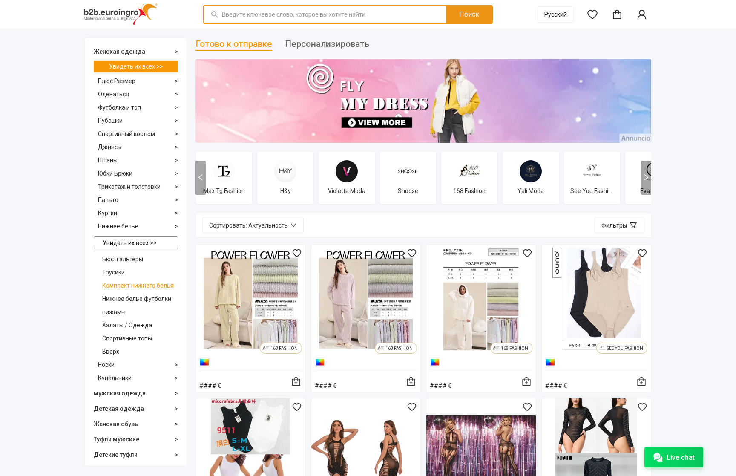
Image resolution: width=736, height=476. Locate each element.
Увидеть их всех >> (136, 66)
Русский (555, 14)
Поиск (469, 14)
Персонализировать (327, 44)
